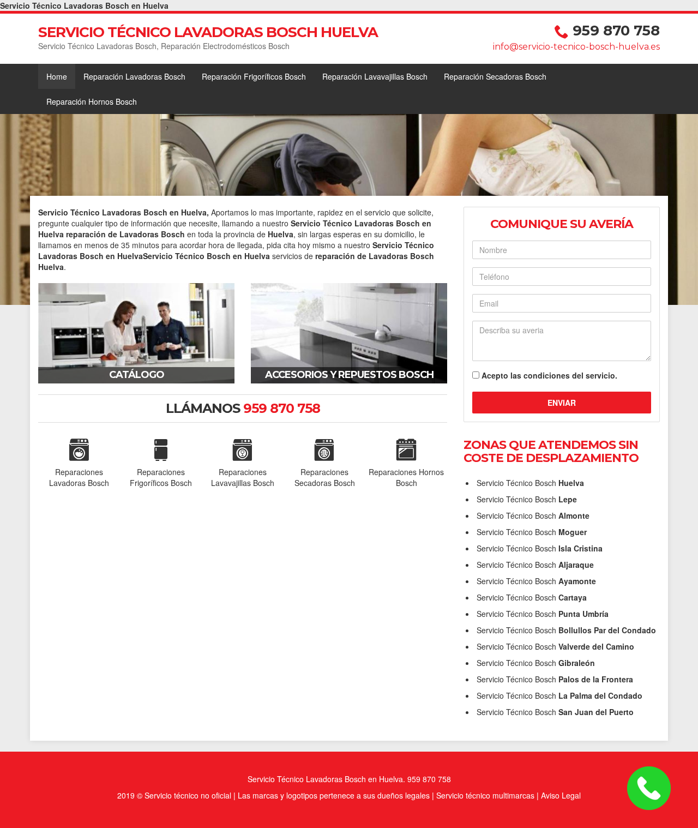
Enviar (561, 402)
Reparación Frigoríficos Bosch (254, 76)
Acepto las (549, 375)
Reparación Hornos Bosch (91, 101)
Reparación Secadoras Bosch (495, 76)
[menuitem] (56, 76)
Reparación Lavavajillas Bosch (375, 76)
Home (56, 76)
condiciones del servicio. (570, 375)
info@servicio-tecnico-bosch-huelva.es (576, 46)
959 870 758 (616, 30)
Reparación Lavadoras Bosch (134, 76)
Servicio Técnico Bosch (530, 482)
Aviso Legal (561, 795)
